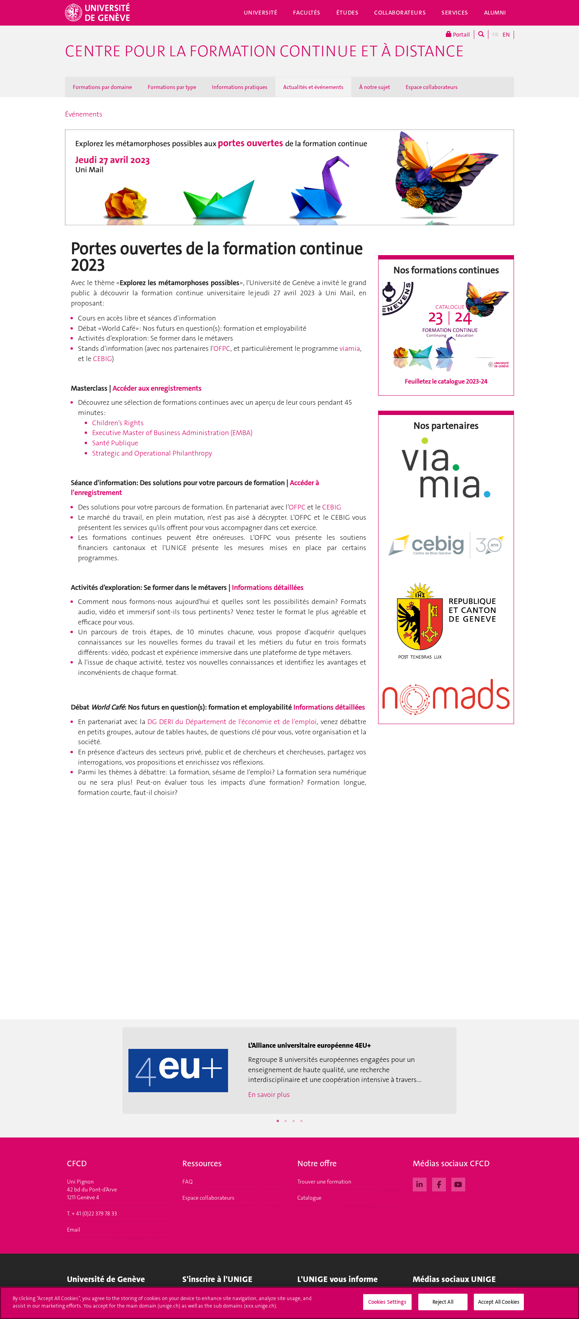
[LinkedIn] (420, 1183)
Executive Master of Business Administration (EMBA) (172, 432)
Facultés (307, 13)
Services (455, 13)
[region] (289, 1303)
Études (347, 13)
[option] (289, 1070)
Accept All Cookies (499, 1302)
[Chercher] (481, 34)
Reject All (442, 1302)
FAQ (187, 1181)
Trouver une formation (324, 1181)
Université (261, 13)
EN (506, 35)
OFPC (221, 348)
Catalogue (309, 1197)
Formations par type (172, 87)
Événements (83, 114)
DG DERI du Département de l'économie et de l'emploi (232, 721)
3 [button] (293, 1121)
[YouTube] (458, 1183)
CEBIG (102, 358)
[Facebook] (439, 1183)
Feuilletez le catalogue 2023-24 (446, 381)
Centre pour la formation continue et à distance (264, 51)
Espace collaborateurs (432, 87)
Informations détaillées (268, 587)
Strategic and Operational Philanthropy (152, 453)
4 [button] (301, 1121)
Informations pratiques (239, 87)
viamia (350, 348)
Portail (461, 35)
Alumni (495, 13)
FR (495, 35)
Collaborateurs (400, 13)
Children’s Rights (118, 423)
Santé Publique (115, 443)
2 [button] (286, 1121)
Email (73, 1229)
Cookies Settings (387, 1302)
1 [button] (278, 1121)
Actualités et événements (313, 87)
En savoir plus (269, 1094)
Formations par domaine (102, 87)
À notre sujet (374, 87)
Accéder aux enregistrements (157, 388)
